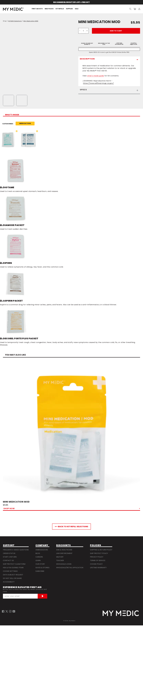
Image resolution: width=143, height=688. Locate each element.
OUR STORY (40, 564)
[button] (130, 8)
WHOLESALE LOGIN (63, 564)
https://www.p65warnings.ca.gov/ (98, 83)
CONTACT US (8, 560)
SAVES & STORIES (42, 567)
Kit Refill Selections (15, 21)
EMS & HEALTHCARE (64, 550)
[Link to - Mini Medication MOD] (71, 432)
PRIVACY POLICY (96, 557)
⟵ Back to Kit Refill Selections (71, 526)
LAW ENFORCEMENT (64, 553)
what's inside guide (95, 76)
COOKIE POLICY (96, 564)
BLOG (37, 553)
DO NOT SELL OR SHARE (12, 578)
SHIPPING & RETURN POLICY (101, 550)
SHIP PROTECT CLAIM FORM (14, 564)
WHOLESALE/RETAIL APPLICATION (69, 567)
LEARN (38, 560)
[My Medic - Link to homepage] (13, 9)
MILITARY (59, 557)
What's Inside (12, 115)
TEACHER (60, 560)
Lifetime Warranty (98, 567)
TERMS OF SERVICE (97, 560)
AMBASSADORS (41, 550)
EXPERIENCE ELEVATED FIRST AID (22, 587)
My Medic (72, 621)
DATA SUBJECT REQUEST (13, 575)
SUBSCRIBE (39, 571)
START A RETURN (10, 557)
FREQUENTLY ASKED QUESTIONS (16, 550)
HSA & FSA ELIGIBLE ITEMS (13, 567)
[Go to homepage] (120, 613)
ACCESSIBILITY (8, 582)
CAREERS (39, 557)
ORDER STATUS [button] (9, 553)
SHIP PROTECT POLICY (99, 553)
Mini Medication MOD (30, 21)
